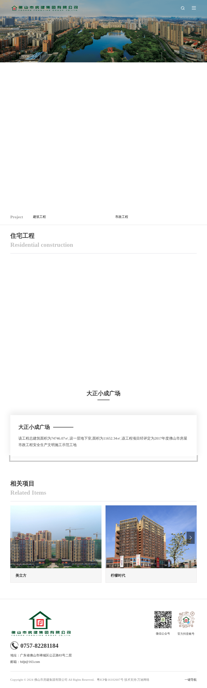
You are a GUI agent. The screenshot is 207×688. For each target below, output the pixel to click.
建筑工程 (39, 216)
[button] (191, 538)
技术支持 (130, 679)
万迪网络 (143, 679)
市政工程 (121, 216)
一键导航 (191, 679)
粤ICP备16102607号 (110, 679)
